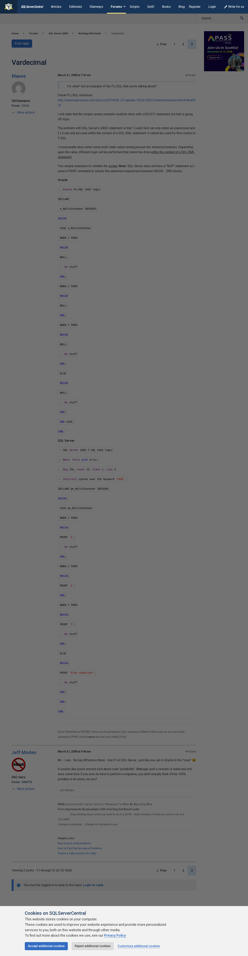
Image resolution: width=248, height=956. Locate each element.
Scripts (135, 7)
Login (212, 7)
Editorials (75, 7)
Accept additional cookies (46, 946)
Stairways (96, 7)
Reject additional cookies (93, 946)
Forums (116, 7)
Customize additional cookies (139, 946)
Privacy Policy (115, 935)
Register (195, 7)
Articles (56, 7)
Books (166, 7)
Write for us (236, 7)
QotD (150, 7)
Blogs (182, 7)
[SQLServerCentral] (8, 7)
